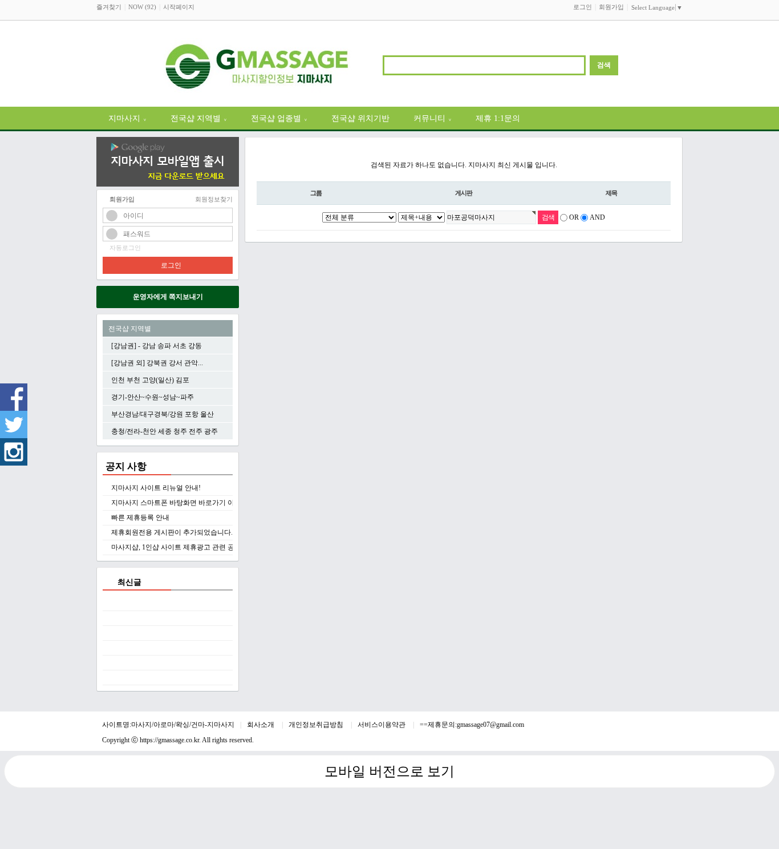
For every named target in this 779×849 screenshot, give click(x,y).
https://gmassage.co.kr (169, 740)
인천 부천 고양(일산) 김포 (150, 380)
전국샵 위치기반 (360, 118)
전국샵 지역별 (199, 118)
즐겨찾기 (108, 6)
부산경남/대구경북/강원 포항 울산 (162, 414)
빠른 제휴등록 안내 (140, 517)
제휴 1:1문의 (498, 118)
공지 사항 (126, 466)
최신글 (129, 582)
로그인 (582, 6)
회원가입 (611, 6)
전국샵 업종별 (279, 118)
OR (574, 217)
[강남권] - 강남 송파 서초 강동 (156, 346)
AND (597, 217)
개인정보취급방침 (317, 725)
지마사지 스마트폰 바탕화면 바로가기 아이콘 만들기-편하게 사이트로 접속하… (231, 503)
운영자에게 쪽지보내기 (168, 297)
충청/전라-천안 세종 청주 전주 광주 (164, 431)
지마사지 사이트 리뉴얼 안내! (156, 488)
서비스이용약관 (382, 725)
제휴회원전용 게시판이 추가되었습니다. (172, 532)
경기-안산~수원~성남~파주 (152, 397)
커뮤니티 (432, 118)
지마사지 (127, 118)
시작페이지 (178, 6)
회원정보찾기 (214, 199)
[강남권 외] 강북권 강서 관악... (157, 363)
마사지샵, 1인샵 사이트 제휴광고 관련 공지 (176, 547)
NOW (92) (142, 6)
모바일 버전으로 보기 (389, 771)
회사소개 (261, 725)
